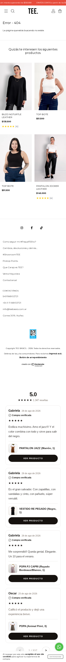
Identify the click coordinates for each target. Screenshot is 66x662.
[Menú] (6, 11)
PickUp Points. (10, 261)
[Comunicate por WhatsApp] (59, 647)
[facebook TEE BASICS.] (32, 227)
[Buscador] (12, 11)
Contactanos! (10, 280)
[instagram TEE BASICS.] (22, 227)
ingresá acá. (55, 353)
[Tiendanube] (33, 365)
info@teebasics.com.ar (15, 309)
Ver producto (33, 458)
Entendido (55, 657)
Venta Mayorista (11, 273)
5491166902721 (10, 296)
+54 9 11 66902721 (12, 302)
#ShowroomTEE (11, 254)
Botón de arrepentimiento (33, 357)
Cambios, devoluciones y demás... (20, 248)
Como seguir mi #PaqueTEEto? (19, 241)
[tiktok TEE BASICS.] (41, 227)
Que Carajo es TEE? (13, 267)
